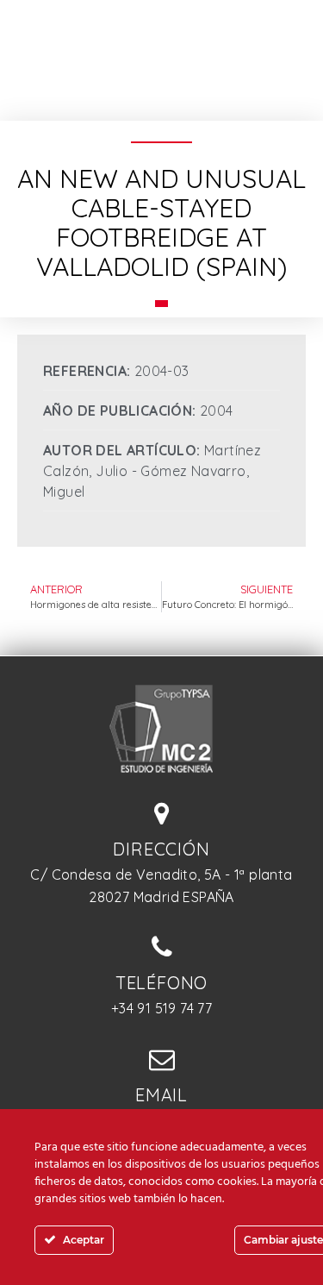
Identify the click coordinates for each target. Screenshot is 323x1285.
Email (161, 1095)
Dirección (161, 849)
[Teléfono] (162, 947)
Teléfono (161, 983)
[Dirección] (162, 813)
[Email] (162, 1059)
